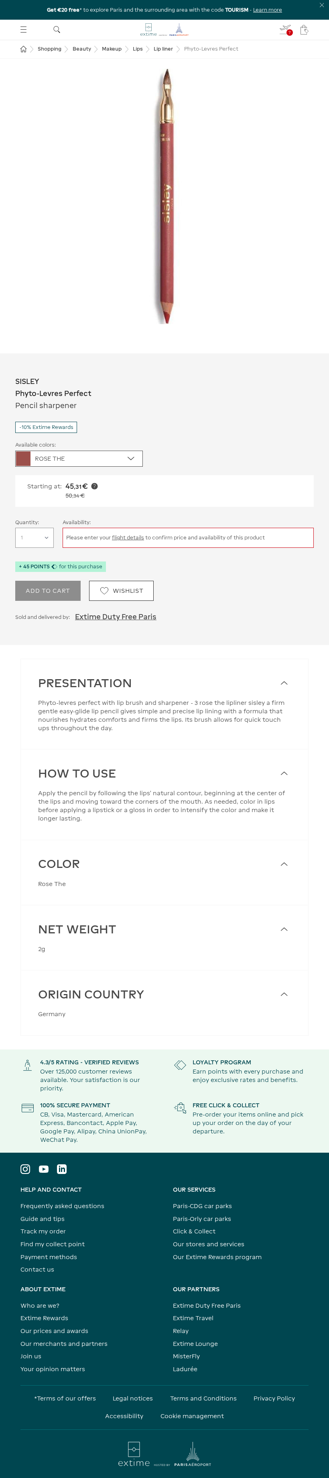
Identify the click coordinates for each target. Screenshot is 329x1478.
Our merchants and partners (64, 1343)
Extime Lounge (195, 1343)
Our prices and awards (54, 1330)
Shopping (49, 49)
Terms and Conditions (203, 1398)
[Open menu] (23, 30)
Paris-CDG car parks (202, 1205)
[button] (164, 196)
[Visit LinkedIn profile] (62, 1169)
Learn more (267, 10)
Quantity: (27, 522)
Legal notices (133, 1398)
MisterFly (186, 1356)
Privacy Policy (274, 1398)
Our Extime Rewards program (217, 1256)
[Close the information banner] (322, 5)
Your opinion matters (52, 1369)
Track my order (43, 1231)
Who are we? (39, 1305)
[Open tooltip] (94, 486)
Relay (181, 1330)
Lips (138, 49)
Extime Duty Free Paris (115, 616)
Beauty (82, 49)
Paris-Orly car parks (202, 1218)
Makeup (112, 49)
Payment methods (48, 1256)
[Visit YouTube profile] (44, 1169)
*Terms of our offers (65, 1398)
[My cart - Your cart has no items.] (305, 30)
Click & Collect (194, 1231)
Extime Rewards (44, 1318)
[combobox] (79, 459)
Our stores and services (208, 1244)
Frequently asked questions (62, 1205)
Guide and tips (42, 1218)
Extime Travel (193, 1318)
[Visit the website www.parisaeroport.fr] (164, 1454)
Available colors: (35, 445)
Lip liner (163, 49)
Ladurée (185, 1369)
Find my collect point (52, 1244)
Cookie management (192, 1416)
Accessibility (124, 1416)
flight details (128, 538)
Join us (30, 1356)
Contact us (37, 1269)
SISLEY (27, 381)
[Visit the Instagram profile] (25, 1169)
